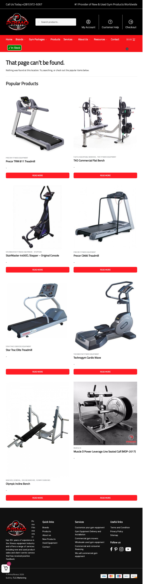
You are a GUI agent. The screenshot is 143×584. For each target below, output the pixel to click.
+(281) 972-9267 (32, 4)
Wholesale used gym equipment (89, 542)
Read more (37, 175)
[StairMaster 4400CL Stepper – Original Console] (37, 217)
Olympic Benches (43, 480)
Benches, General (13, 480)
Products (46, 531)
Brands (45, 527)
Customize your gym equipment (90, 527)
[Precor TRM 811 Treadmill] (37, 122)
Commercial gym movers (86, 538)
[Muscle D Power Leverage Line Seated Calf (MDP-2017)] (105, 413)
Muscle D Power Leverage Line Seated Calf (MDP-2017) (105, 451)
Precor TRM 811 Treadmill (20, 161)
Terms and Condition (120, 527)
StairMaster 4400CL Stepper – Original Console (32, 255)
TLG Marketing (19, 578)
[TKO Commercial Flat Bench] (105, 122)
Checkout (130, 27)
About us (46, 535)
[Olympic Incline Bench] (37, 429)
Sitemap (114, 535)
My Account (88, 27)
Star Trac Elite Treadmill (19, 350)
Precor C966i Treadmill (86, 255)
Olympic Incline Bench (18, 484)
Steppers (38, 252)
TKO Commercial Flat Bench (89, 160)
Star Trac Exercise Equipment (18, 346)
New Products (49, 539)
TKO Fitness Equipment (106, 157)
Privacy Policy (116, 531)
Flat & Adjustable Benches (85, 157)
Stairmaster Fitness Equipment (19, 252)
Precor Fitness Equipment (17, 158)
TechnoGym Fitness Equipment (86, 354)
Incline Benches (28, 480)
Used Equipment (49, 543)
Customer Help (110, 27)
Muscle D (77, 448)
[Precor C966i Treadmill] (105, 217)
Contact (46, 547)
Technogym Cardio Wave (87, 357)
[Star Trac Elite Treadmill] (37, 312)
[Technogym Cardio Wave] (105, 315)
